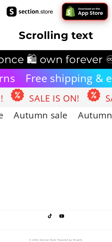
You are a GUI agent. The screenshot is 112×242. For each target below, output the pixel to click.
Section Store (48, 240)
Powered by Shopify (70, 240)
